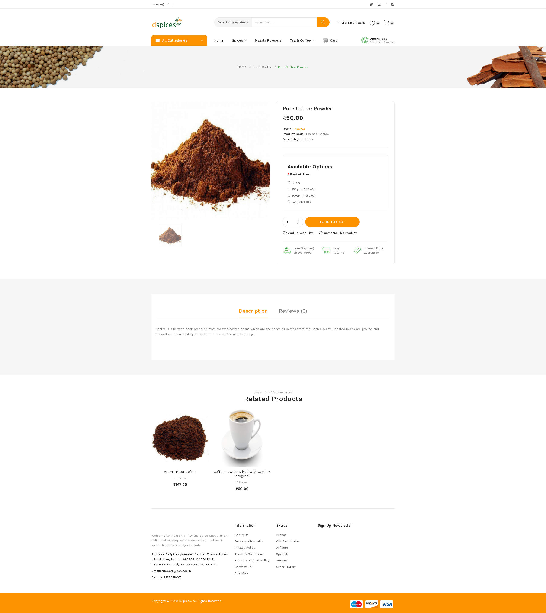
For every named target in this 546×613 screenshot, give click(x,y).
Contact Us (243, 566)
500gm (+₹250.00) (303, 195)
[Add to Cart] (167, 462)
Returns (282, 560)
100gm (296, 182)
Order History (286, 566)
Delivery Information (250, 541)
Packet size (299, 174)
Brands (281, 534)
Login (360, 23)
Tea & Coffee (262, 67)
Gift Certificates (288, 541)
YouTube (379, 4)
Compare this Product (340, 232)
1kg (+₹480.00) (301, 202)
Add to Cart (333, 222)
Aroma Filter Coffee (180, 472)
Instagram (393, 4)
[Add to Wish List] (184, 462)
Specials (282, 554)
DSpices (300, 128)
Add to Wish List (300, 232)
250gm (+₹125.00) (303, 189)
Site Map (241, 573)
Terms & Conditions (249, 554)
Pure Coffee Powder (293, 67)
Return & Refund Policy (252, 560)
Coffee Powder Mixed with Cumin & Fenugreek (242, 474)
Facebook (387, 4)
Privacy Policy (245, 547)
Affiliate (282, 547)
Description (253, 311)
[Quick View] (176, 462)
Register (344, 23)
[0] (386, 22)
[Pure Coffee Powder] (170, 235)
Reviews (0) (293, 311)
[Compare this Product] (192, 462)
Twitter (371, 4)
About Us (241, 534)
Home (242, 66)
